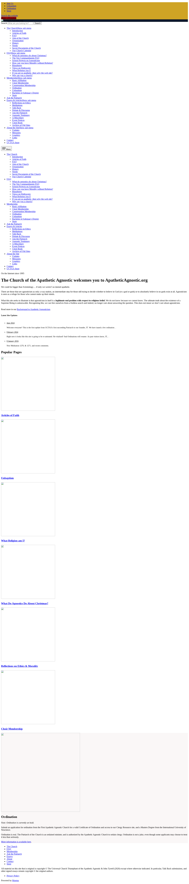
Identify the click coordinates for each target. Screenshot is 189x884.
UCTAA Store (13, 142)
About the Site (20, 128)
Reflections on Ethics (21, 103)
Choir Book (17, 123)
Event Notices (18, 120)
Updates (15, 130)
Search (4, 23)
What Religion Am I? (21, 70)
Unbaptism (11, 6)
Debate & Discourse (21, 110)
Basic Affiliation (19, 80)
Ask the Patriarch (14, 98)
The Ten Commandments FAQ (25, 58)
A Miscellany (18, 118)
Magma (15, 880)
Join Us (10, 3)
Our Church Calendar (21, 50)
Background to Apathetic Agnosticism (33, 309)
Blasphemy (17, 65)
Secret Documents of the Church (26, 48)
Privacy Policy (13, 876)
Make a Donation (8, 18)
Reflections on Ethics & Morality (19, 666)
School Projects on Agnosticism (26, 60)
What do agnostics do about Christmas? (29, 55)
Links (14, 137)
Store (9, 11)
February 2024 (12, 332)
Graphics (16, 135)
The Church (19, 28)
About (9, 859)
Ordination (11, 8)
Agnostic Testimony (21, 115)
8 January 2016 (13, 341)
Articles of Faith (19, 33)
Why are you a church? (22, 75)
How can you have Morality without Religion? (32, 63)
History (15, 43)
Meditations (17, 105)
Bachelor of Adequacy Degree (25, 93)
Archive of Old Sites (21, 125)
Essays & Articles (21, 100)
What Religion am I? (13, 540)
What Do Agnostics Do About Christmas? (24, 603)
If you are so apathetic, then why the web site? (32, 73)
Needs (15, 45)
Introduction (17, 30)
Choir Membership (20, 83)
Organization (18, 40)
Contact (10, 140)
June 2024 (11, 323)
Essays (10, 856)
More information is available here (16, 842)
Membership (19, 78)
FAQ (14, 35)
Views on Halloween (21, 68)
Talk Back (16, 108)
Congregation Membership (24, 85)
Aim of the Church (20, 38)
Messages (16, 132)
